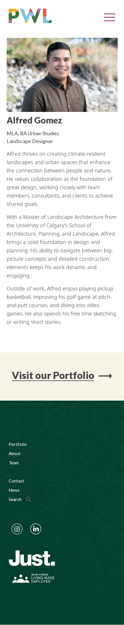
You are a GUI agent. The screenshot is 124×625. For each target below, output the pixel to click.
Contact (16, 480)
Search (15, 499)
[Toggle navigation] (109, 17)
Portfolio (18, 444)
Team (14, 462)
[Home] (41, 16)
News (14, 490)
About (14, 453)
